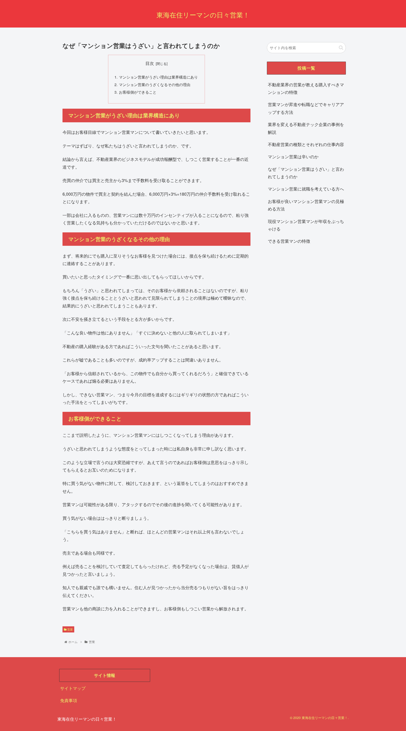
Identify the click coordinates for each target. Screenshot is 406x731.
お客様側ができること (137, 92)
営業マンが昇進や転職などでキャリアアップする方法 (306, 108)
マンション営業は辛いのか (293, 156)
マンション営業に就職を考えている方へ (306, 189)
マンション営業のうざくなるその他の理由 (154, 84)
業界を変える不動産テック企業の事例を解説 (306, 128)
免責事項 (68, 700)
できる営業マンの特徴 (289, 241)
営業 (69, 629)
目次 (149, 63)
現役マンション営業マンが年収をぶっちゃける (306, 225)
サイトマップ (73, 688)
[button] (341, 47)
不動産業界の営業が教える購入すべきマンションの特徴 (306, 88)
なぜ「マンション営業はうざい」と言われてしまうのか (306, 172)
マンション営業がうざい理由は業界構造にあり (158, 77)
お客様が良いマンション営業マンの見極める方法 (306, 205)
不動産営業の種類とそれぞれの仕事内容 (306, 144)
